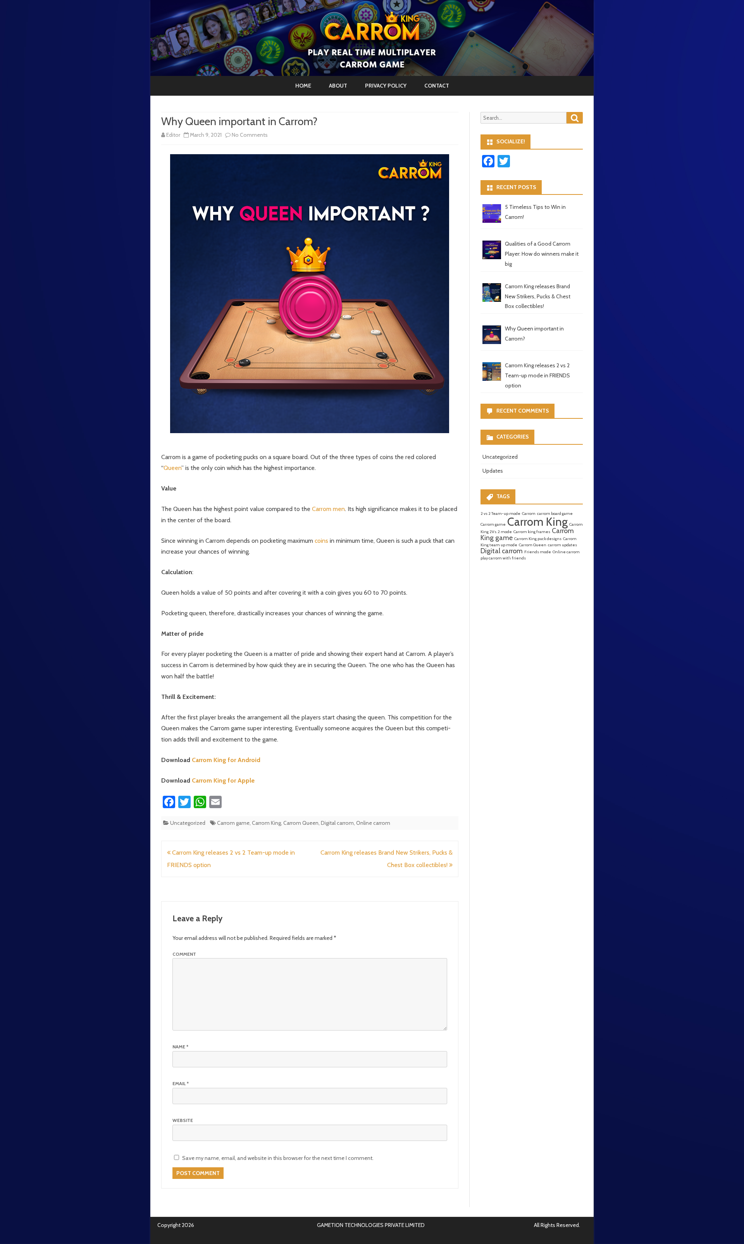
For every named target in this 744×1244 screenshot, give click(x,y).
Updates (492, 470)
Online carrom (373, 822)
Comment (184, 954)
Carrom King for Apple (223, 780)
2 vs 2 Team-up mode (500, 513)
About (338, 85)
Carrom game (233, 822)
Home (303, 85)
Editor (173, 134)
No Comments (250, 134)
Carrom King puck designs (537, 538)
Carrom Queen (301, 822)
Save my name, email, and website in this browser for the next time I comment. (278, 1158)
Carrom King (266, 822)
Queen (172, 467)
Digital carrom (337, 822)
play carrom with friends (503, 558)
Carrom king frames (531, 531)
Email (180, 1083)
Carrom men (328, 509)
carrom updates (562, 544)
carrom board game (555, 513)
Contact (436, 85)
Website (182, 1120)
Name (180, 1047)
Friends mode (537, 551)
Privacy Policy (385, 85)
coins (322, 540)
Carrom (529, 513)
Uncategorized (187, 822)
